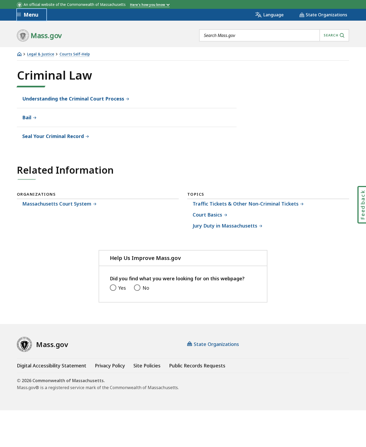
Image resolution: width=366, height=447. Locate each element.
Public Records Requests (197, 365)
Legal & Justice (40, 54)
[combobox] (274, 35)
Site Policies (146, 365)
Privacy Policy (110, 365)
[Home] (19, 54)
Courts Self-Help (74, 54)
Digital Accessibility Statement (51, 365)
